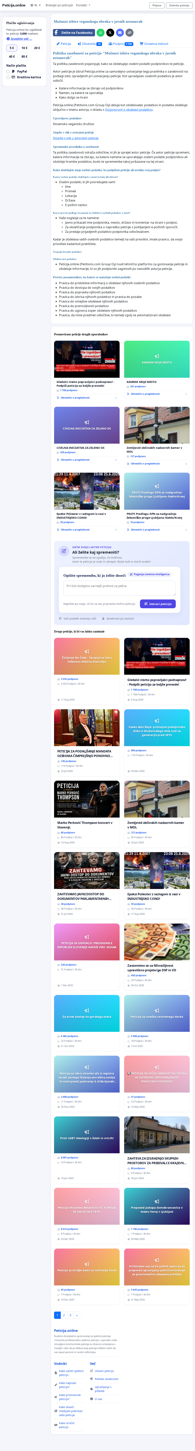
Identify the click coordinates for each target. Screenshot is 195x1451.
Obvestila (91, 44)
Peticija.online (14, 5)
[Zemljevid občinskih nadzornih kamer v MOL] (157, 437)
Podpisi (122, 44)
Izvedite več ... (21, 39)
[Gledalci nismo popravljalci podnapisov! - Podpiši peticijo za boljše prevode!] (87, 371)
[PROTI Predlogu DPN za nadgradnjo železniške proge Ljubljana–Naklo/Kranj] (157, 503)
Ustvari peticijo (160, 604)
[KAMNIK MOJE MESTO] (157, 369)
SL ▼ (37, 5)
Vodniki (60, 1363)
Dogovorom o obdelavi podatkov (129, 110)
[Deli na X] (110, 33)
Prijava (157, 5)
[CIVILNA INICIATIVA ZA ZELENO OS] (87, 435)
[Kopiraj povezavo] (129, 33)
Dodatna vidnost (156, 44)
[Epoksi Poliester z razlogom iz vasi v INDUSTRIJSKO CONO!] (87, 503)
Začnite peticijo (179, 5)
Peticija (65, 44)
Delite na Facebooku (77, 33)
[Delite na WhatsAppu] (101, 33)
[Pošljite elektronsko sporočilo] (120, 33)
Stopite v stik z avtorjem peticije (75, 138)
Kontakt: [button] (82, 5)
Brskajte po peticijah (59, 5)
